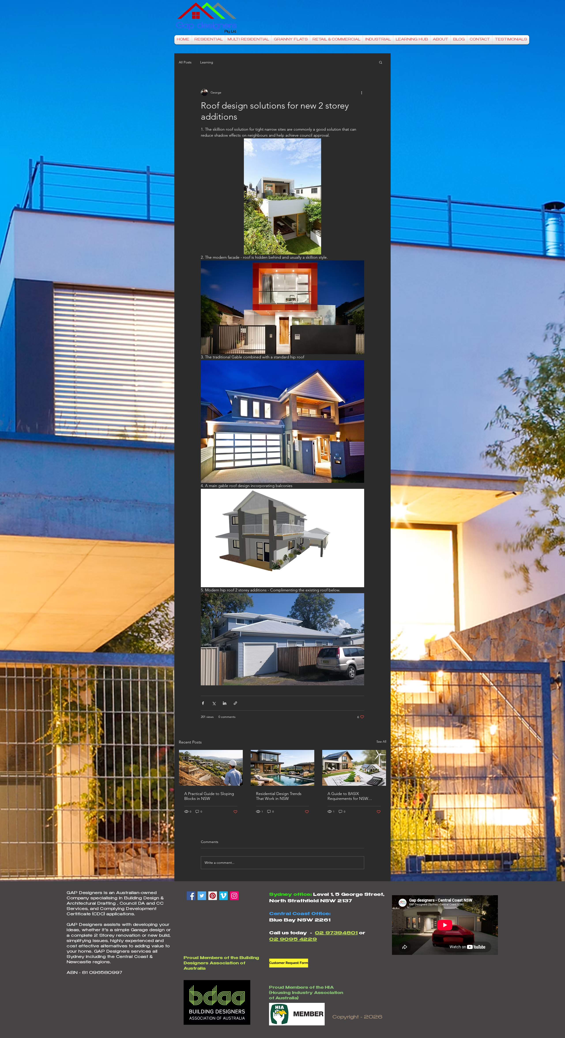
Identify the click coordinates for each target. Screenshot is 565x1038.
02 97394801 (336, 933)
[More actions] (361, 92)
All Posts (185, 62)
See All (381, 742)
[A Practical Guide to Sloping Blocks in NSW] (211, 768)
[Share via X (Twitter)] (214, 703)
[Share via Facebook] (203, 703)
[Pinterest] (212, 895)
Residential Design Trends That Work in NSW (278, 796)
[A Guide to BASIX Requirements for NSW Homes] (354, 768)
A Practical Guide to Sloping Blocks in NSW (209, 796)
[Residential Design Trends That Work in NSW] (283, 768)
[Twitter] (202, 895)
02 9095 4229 (293, 939)
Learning (206, 62)
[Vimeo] (223, 895)
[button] (381, 62)
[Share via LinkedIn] (224, 703)
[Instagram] (234, 895)
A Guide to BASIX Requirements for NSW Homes (348, 796)
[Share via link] (235, 703)
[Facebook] (191, 895)
